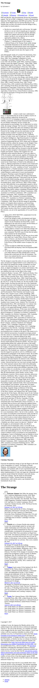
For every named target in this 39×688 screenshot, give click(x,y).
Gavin (9, 596)
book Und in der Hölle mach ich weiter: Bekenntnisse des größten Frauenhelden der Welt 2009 (18, 643)
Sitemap (7, 679)
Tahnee (10, 567)
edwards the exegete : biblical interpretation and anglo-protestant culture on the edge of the (19, 652)
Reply (6, 521)
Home (6, 681)
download (33, 646)
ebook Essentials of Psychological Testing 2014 (19, 634)
